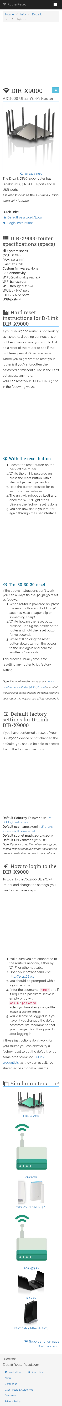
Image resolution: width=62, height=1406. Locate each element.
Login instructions (20, 223)
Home (9, 14)
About (8, 1378)
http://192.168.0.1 (21, 976)
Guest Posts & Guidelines (19, 1389)
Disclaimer (11, 1395)
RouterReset (16, 4)
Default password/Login (25, 217)
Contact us (11, 1384)
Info (23, 14)
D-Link (37, 14)
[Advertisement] (31, 56)
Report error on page (43, 1344)
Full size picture (32, 173)
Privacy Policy (13, 1401)
